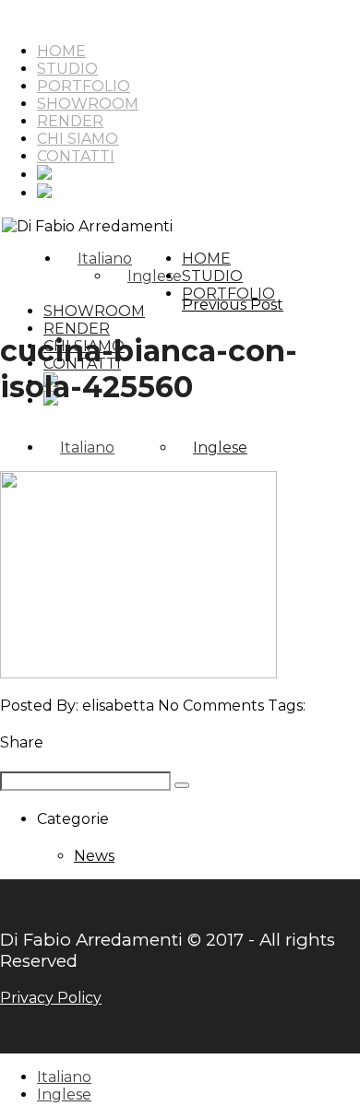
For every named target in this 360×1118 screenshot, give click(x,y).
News (94, 856)
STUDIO (67, 68)
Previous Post (232, 304)
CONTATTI (75, 156)
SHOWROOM (87, 103)
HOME (61, 51)
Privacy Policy (51, 997)
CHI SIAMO (77, 138)
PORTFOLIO (83, 86)
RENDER (70, 121)
